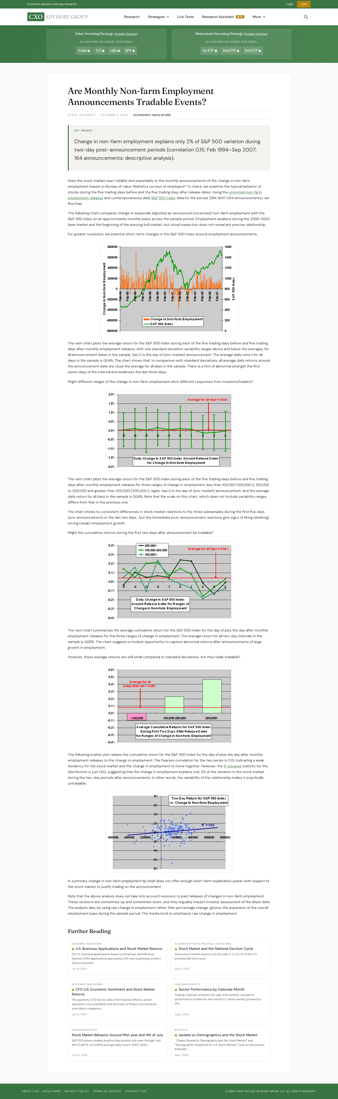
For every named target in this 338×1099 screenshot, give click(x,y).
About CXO (30, 1091)
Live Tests (185, 17)
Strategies (156, 17)
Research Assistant (222, 17)
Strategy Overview (126, 33)
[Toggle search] (306, 16)
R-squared (232, 766)
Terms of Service (107, 1091)
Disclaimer (52, 1091)
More (257, 17)
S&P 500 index (163, 198)
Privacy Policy (77, 1091)
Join (304, 4)
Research (132, 17)
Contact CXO (135, 1091)
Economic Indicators (152, 115)
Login (290, 4)
